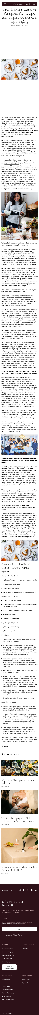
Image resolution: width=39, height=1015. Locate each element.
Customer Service (7, 949)
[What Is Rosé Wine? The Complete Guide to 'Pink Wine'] (19, 845)
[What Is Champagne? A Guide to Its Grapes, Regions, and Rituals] (19, 802)
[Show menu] (5, 4)
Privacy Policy (6, 923)
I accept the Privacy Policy (13, 935)
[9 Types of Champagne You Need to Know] (19, 768)
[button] (30, 4)
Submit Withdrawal (9, 967)
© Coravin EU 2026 (6, 1014)
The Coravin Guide (8, 999)
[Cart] (34, 4)
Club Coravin (6, 980)
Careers (24, 952)
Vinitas (4, 983)
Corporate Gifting (7, 989)
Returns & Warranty (8, 955)
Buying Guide (6, 986)
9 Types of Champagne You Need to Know (18, 782)
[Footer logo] (6, 890)
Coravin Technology (8, 993)
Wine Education (7, 996)
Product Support (7, 958)
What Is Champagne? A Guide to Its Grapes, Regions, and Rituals (18, 819)
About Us (25, 949)
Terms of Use (26, 983)
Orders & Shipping (7, 952)
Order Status (6, 962)
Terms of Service (17, 923)
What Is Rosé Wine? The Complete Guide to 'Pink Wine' (19, 869)
